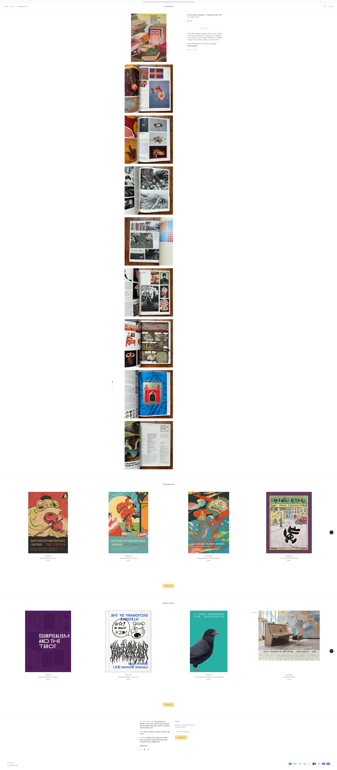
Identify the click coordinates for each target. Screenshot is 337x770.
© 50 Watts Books (10, 763)
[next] (331, 532)
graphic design (149, 725)
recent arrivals (149, 723)
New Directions (147, 739)
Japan (155, 725)
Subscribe (181, 737)
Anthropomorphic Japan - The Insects (128, 558)
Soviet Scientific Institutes (289, 677)
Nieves (154, 739)
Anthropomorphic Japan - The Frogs (48, 558)
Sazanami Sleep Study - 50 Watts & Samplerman (208, 558)
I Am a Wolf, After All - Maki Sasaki (289, 558)
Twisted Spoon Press (145, 742)
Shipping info (143, 745)
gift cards (142, 725)
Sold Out (205, 28)
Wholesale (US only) (22, 6)
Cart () (331, 6)
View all (168, 586)
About (12, 6)
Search (325, 6)
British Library (159, 737)
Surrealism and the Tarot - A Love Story (48, 677)
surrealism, (160, 725)
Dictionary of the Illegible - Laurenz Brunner (128, 677)
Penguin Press (164, 739)
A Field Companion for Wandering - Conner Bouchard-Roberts (209, 677)
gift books (166, 723)
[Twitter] (193, 49)
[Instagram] (148, 749)
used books (167, 725)
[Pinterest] (195, 49)
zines (151, 727)
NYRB (158, 739)
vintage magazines (144, 727)
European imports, (158, 723)
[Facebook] (191, 49)
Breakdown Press (150, 737)
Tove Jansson (158, 731)
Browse (6, 6)
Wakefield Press (155, 742)
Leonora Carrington (149, 731)
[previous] (5, 532)
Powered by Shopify (12, 765)
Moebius (164, 731)
